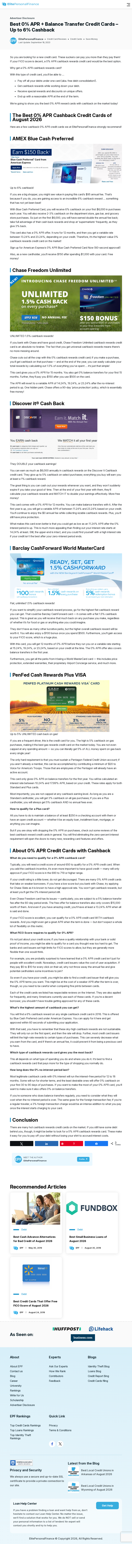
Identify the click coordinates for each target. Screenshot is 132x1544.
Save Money (92, 39)
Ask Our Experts (58, 1366)
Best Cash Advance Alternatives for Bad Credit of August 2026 (34, 1239)
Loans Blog (94, 1371)
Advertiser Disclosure (22, 18)
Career (14, 1380)
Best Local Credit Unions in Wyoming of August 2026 (97, 1487)
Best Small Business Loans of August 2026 (88, 1239)
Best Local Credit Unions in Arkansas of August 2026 (97, 1472)
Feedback (54, 1380)
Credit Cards (76, 39)
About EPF (16, 1366)
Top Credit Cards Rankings (25, 1425)
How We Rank (57, 1371)
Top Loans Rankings (22, 1430)
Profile (82, 1159)
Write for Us (17, 1395)
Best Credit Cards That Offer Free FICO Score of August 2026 (35, 1303)
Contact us (16, 1371)
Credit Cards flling (98, 1380)
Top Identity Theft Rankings (20, 1436)
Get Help (107, 1505)
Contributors (56, 1376)
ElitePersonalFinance (31, 39)
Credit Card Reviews (56, 39)
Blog (12, 1376)
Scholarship (17, 1400)
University (16, 1385)
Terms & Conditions (60, 1430)
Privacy (53, 1425)
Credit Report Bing (98, 1376)
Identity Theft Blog (98, 1366)
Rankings (15, 1390)
